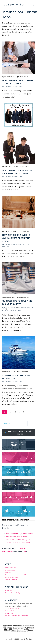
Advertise (8, 590)
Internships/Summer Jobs (12, 86)
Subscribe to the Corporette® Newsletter (18, 575)
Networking (23, 309)
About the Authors (11, 577)
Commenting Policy (12, 608)
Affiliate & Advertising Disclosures (16, 615)
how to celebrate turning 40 (18, 540)
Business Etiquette (9, 307)
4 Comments (23, 372)
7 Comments (23, 77)
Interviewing (12, 309)
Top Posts (8, 572)
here (24, 552)
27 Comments (24, 166)
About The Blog (10, 568)
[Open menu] (33, 4)
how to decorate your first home (19, 534)
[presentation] (18, 57)
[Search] (31, 423)
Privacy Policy (10, 613)
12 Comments (24, 231)
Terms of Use (9, 611)
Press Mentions (10, 570)
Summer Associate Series (11, 311)
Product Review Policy (12, 593)
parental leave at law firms (17, 537)
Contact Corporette (11, 579)
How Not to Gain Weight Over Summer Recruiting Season (16, 238)
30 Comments (24, 297)
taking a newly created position (19, 543)
